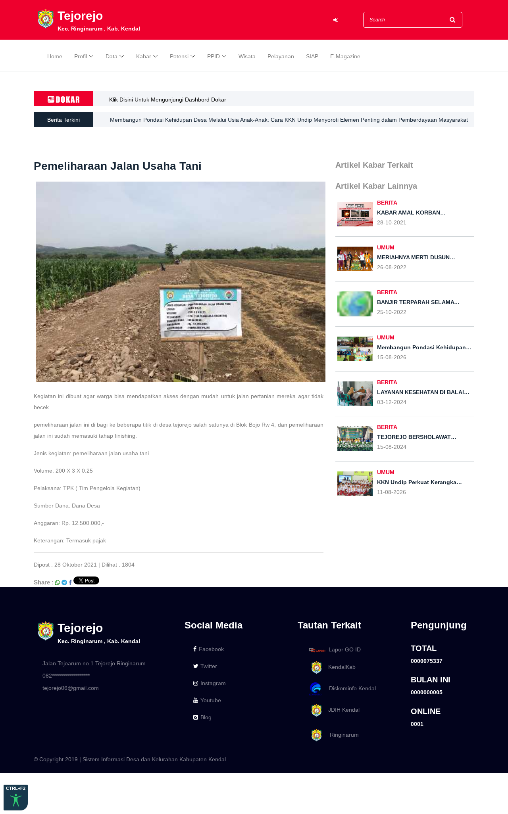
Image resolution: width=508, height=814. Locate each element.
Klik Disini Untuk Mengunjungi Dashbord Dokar (167, 99)
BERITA (387, 202)
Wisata (247, 56)
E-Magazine (345, 56)
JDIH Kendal (341, 710)
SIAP (312, 56)
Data (111, 56)
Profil (80, 56)
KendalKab (339, 667)
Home (54, 56)
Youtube (210, 700)
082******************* (66, 675)
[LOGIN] (335, 20)
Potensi (179, 56)
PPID (213, 56)
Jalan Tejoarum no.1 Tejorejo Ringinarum (94, 663)
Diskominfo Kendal (350, 688)
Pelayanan (280, 56)
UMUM (385, 247)
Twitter (208, 666)
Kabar (143, 56)
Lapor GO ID (345, 649)
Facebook (211, 649)
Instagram (213, 683)
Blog (206, 717)
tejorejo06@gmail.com (70, 688)
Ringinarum (341, 735)
